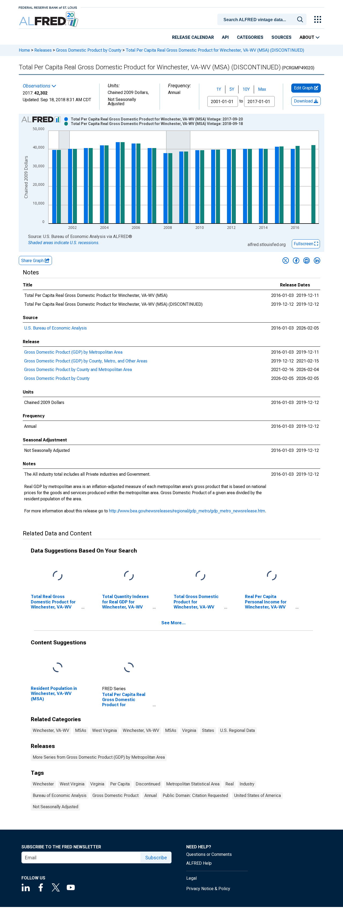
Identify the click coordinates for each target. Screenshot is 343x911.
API (225, 37)
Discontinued (148, 784)
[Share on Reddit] (306, 260)
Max (262, 89)
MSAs (80, 730)
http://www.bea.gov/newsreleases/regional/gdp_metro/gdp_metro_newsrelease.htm (187, 510)
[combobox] (263, 19)
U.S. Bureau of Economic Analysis (55, 328)
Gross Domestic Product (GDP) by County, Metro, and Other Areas (85, 361)
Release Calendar (193, 37)
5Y (231, 89)
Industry (247, 784)
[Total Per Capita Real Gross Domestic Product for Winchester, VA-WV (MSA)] (129, 667)
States (208, 730)
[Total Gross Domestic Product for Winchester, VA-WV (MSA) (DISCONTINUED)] (200, 576)
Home (24, 50)
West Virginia (104, 730)
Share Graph (33, 260)
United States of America (257, 795)
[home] (49, 19)
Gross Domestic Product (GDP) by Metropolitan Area (73, 352)
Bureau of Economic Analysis (60, 795)
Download (304, 101)
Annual (150, 795)
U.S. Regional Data (237, 730)
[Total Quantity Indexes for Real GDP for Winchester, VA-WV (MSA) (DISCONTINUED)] (129, 576)
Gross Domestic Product (115, 795)
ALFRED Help (199, 863)
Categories (250, 37)
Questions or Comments (209, 854)
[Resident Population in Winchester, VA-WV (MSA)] (57, 667)
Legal (191, 878)
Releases (43, 50)
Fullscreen (304, 243)
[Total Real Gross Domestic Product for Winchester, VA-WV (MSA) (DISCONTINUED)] (57, 576)
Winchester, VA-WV (51, 730)
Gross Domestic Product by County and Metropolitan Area (78, 369)
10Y (246, 89)
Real (229, 784)
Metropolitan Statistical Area (192, 784)
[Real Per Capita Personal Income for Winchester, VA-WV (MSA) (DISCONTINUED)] (272, 576)
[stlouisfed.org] (48, 7)
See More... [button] (173, 622)
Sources (281, 37)
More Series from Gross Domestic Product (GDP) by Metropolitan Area (99, 757)
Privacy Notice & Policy (208, 888)
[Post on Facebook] (296, 260)
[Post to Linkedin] (317, 260)
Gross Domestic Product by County (88, 50)
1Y (218, 89)
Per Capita (120, 784)
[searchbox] (263, 20)
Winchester (43, 784)
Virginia (189, 730)
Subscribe (156, 857)
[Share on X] (285, 260)
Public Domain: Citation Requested (195, 795)
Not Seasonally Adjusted (55, 806)
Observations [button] (37, 86)
